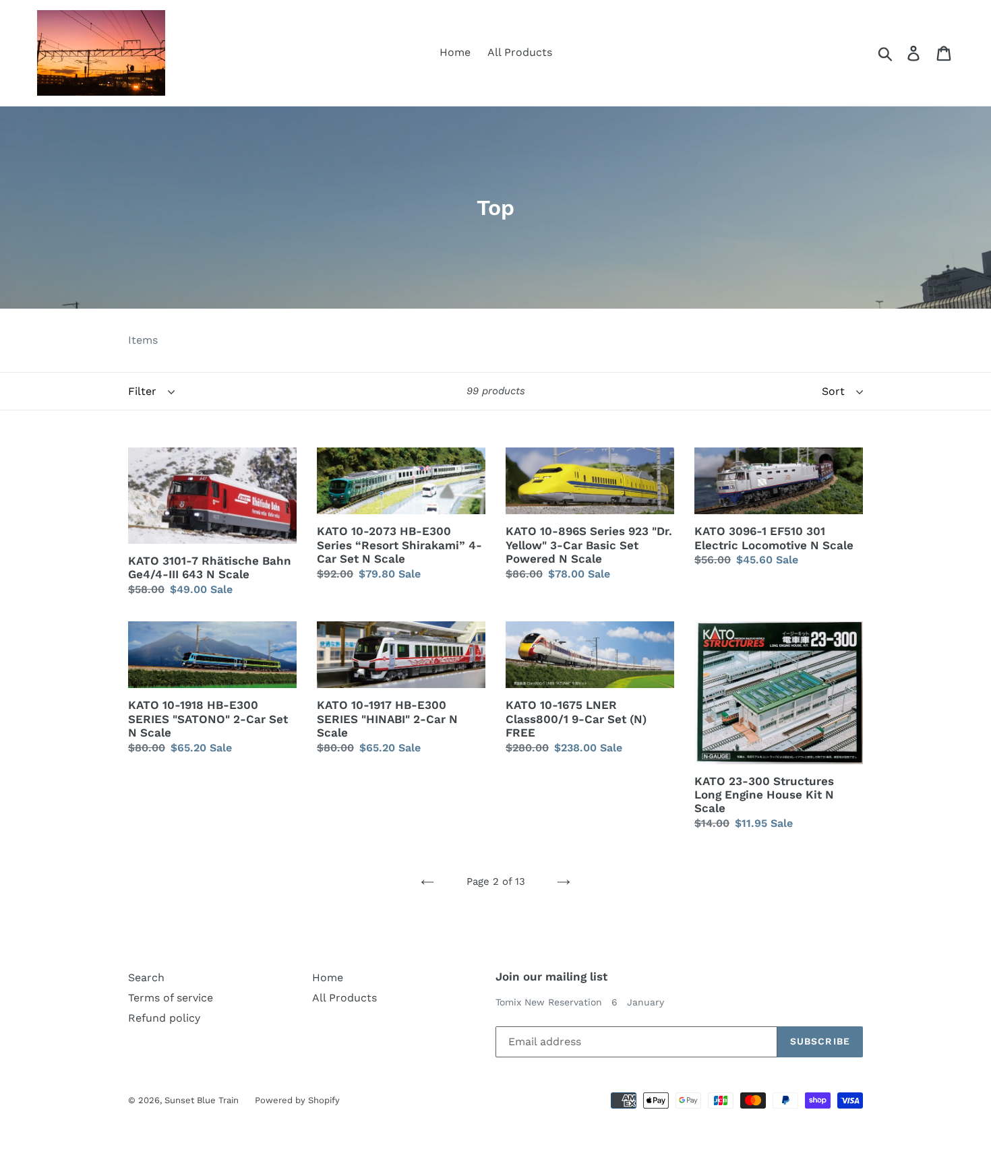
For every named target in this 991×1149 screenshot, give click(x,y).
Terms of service (170, 997)
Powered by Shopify (297, 1100)
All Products (519, 52)
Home (455, 52)
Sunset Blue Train (202, 1100)
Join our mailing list (551, 976)
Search (146, 977)
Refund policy (164, 1018)
